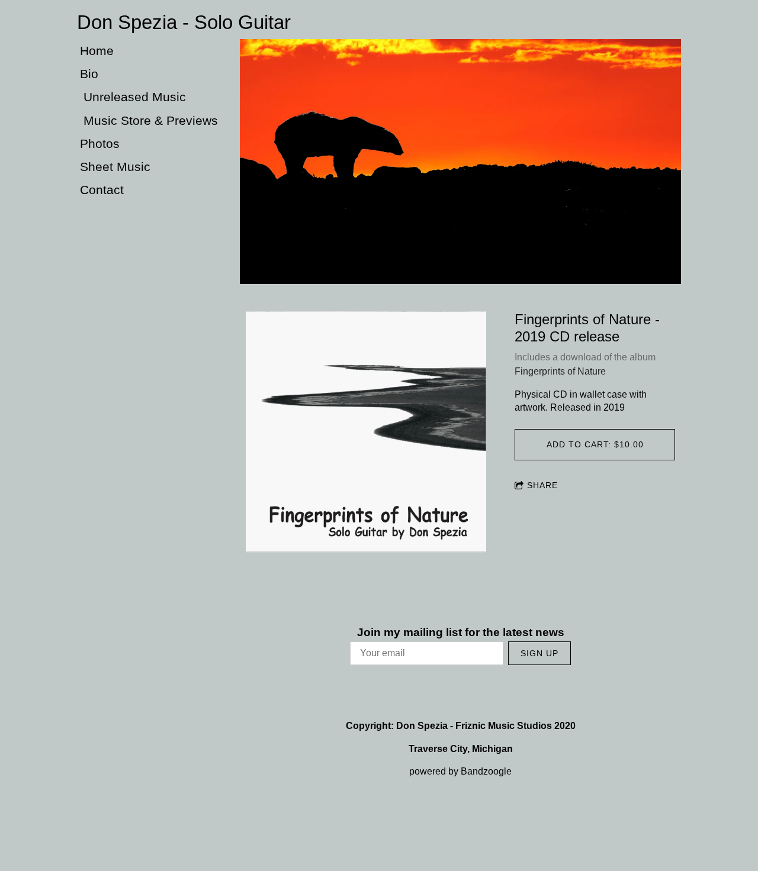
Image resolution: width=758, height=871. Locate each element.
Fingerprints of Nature (560, 371)
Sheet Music (115, 166)
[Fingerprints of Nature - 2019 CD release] (366, 432)
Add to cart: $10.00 (595, 444)
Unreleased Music (133, 97)
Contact (102, 189)
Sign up (539, 653)
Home (97, 50)
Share (542, 485)
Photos (100, 143)
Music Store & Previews (149, 120)
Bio (89, 73)
